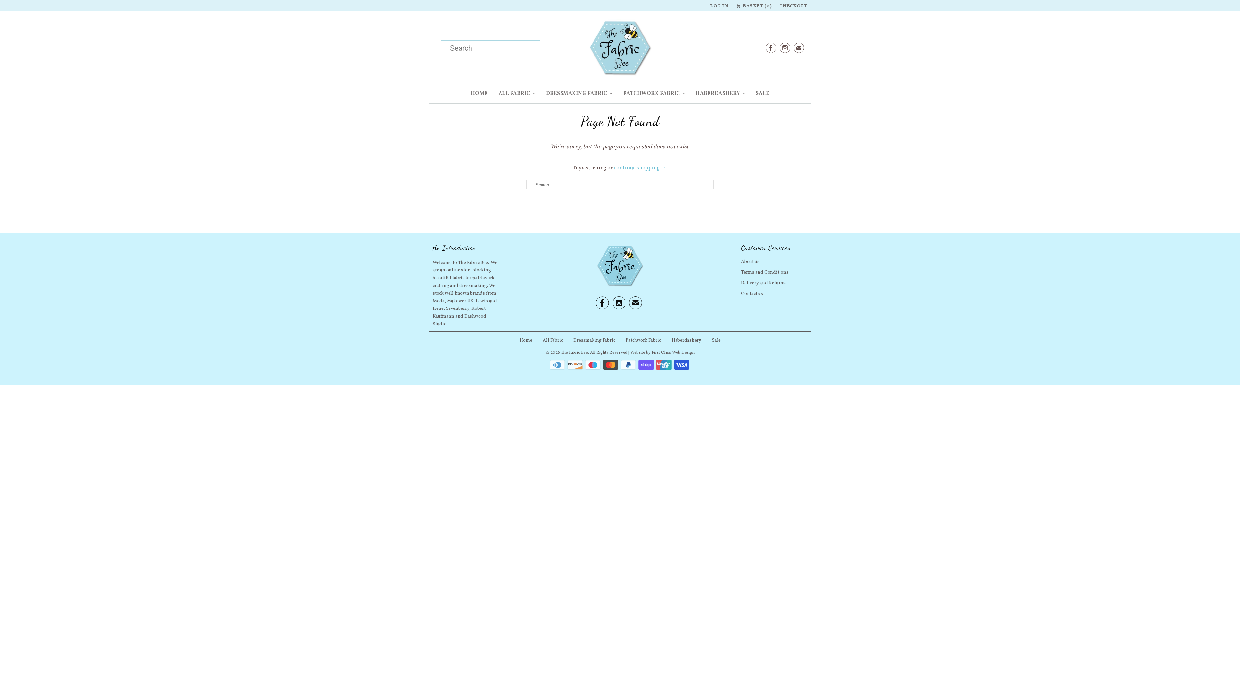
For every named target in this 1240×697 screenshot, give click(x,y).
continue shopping (637, 168)
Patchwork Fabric (651, 93)
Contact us (752, 294)
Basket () (757, 6)
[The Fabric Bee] (620, 50)
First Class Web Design (673, 353)
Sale (762, 93)
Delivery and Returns (763, 283)
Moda (439, 301)
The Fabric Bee (574, 353)
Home (479, 93)
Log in (719, 6)
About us (750, 262)
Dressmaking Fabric (576, 93)
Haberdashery (718, 93)
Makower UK (460, 301)
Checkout (793, 6)
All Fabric (514, 93)
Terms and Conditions (765, 272)
